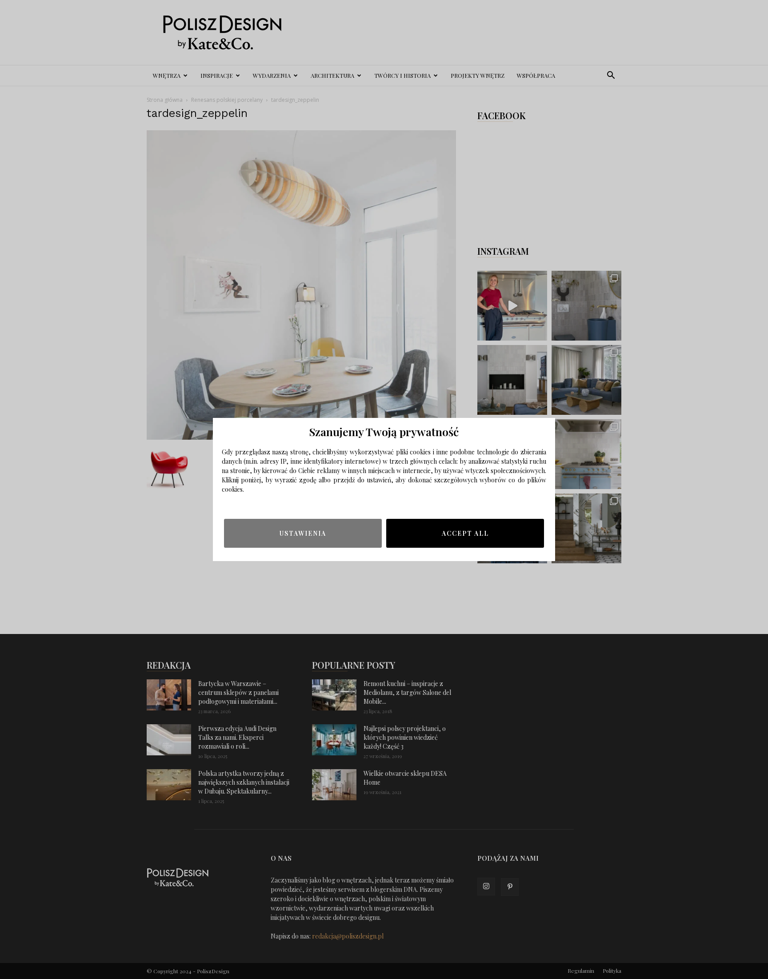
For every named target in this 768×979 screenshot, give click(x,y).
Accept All (465, 533)
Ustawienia (303, 533)
